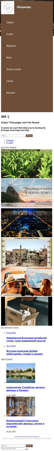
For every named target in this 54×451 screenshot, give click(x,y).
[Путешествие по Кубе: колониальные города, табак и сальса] (27, 164)
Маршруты (11, 45)
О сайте (9, 34)
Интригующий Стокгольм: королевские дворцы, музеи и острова (25, 423)
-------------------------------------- (27, 436)
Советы (9, 81)
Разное (48, 438)
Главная (9, 22)
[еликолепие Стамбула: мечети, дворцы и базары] (29, 373)
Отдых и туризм (13, 69)
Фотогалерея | (21, 438)
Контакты (10, 92)
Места (9, 57)
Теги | (30, 438)
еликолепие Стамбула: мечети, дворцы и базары (25, 389)
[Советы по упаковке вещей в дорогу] (27, 311)
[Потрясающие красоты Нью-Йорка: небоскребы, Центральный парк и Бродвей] (27, 223)
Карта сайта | (9, 438)
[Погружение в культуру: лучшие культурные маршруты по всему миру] (27, 282)
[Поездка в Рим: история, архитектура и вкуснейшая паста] (27, 252)
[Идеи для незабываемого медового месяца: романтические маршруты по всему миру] (27, 193)
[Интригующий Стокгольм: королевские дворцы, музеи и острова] (29, 407)
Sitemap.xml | (39, 438)
